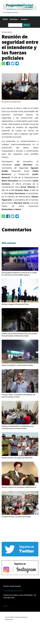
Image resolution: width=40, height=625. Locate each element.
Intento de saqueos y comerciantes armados (17, 365)
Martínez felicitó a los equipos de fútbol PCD (17, 458)
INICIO (5, 19)
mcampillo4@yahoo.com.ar (13, 591)
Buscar (26, 25)
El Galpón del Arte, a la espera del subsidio (16, 517)
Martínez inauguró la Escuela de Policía (15, 304)
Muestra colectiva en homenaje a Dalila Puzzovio (19, 487)
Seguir (5, 606)
